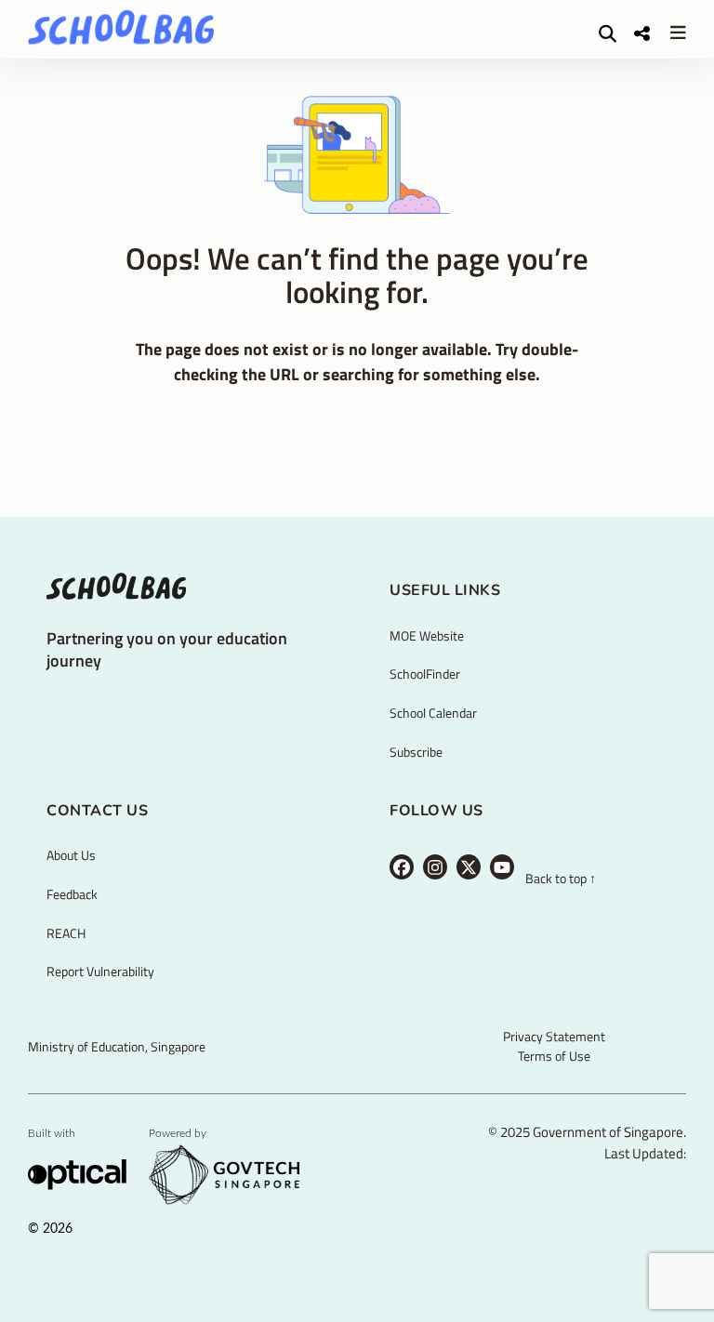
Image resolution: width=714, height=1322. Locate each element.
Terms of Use (554, 1055)
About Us (71, 855)
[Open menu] (677, 32)
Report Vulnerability (100, 971)
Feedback (72, 894)
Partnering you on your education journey (166, 649)
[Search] (607, 33)
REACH (66, 933)
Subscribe (416, 751)
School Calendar (433, 712)
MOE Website (427, 635)
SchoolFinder (425, 673)
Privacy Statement (554, 1036)
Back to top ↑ (560, 879)
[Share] (642, 33)
